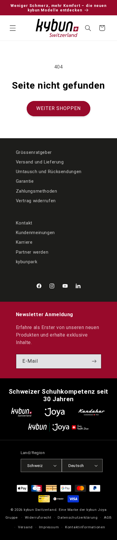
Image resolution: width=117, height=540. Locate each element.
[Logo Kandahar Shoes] (91, 412)
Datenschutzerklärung (78, 517)
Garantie (25, 181)
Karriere (24, 242)
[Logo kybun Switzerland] (21, 412)
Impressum (49, 527)
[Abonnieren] (94, 361)
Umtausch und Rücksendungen (49, 171)
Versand (25, 527)
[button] (13, 28)
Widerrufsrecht (38, 517)
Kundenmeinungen (35, 232)
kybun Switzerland (40, 510)
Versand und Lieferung (40, 162)
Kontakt (24, 223)
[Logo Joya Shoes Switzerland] (54, 412)
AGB (108, 517)
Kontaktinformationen (85, 527)
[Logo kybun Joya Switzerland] (58, 427)
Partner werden (32, 252)
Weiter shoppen (58, 108)
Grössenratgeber (34, 152)
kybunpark (27, 261)
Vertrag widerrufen (36, 200)
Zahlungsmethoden (36, 191)
